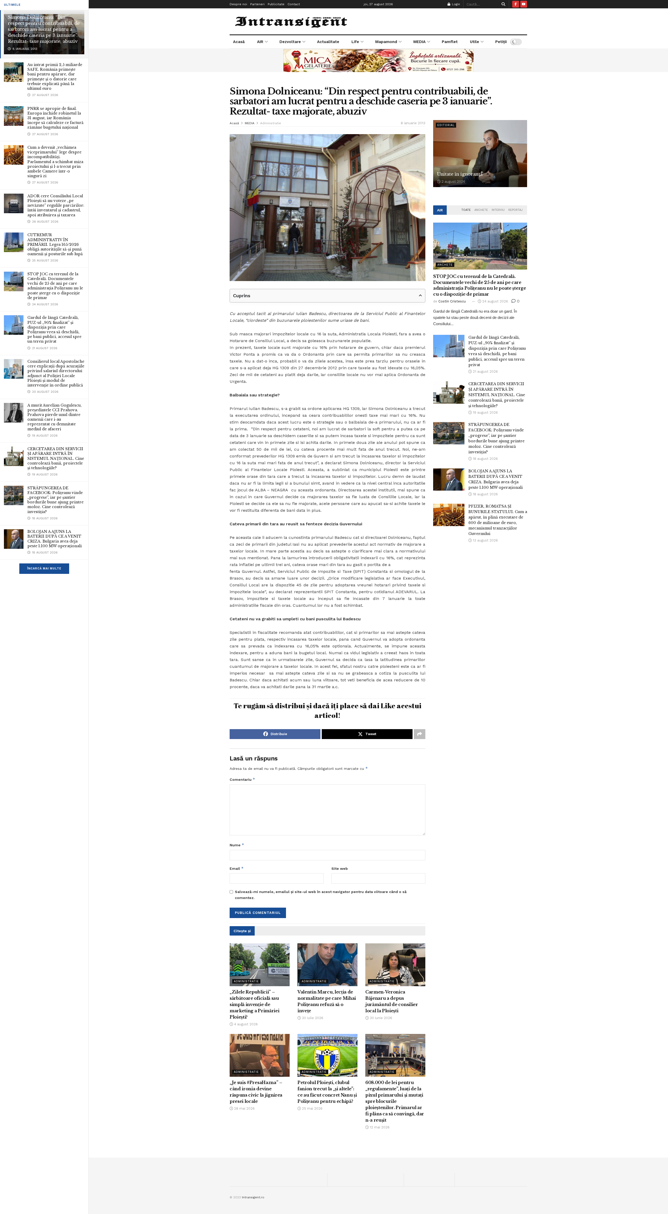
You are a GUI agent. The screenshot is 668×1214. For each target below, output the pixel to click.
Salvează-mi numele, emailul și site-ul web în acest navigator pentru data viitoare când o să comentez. (321, 895)
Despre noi (238, 4)
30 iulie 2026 (312, 1018)
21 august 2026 (485, 371)
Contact (294, 4)
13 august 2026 (485, 540)
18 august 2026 (485, 459)
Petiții (501, 41)
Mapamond (386, 41)
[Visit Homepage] (292, 21)
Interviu (498, 210)
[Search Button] (502, 4)
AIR (260, 41)
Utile (474, 41)
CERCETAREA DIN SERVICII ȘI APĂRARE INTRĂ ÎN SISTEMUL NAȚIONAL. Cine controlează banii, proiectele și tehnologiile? (55, 458)
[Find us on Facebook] (515, 4)
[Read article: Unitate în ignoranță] (480, 153)
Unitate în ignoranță (459, 174)
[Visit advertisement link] (378, 60)
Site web (339, 868)
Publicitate (276, 4)
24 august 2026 (494, 301)
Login (455, 4)
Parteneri (257, 4)
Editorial (446, 125)
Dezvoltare (290, 41)
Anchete (481, 210)
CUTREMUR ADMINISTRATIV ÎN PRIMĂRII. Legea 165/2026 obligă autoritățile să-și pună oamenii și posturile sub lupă (55, 244)
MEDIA (419, 41)
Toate (466, 210)
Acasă (239, 41)
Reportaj (515, 210)
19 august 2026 (485, 412)
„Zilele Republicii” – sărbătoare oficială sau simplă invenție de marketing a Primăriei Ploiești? (254, 1004)
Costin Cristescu (452, 301)
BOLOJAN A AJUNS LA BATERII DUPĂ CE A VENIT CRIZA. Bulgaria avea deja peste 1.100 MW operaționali (54, 538)
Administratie (270, 123)
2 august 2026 (452, 181)
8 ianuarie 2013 (413, 123)
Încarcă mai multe (44, 568)
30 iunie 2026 (380, 1018)
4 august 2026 (245, 1024)
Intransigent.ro (253, 1197)
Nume (237, 844)
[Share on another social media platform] (419, 734)
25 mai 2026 (312, 1108)
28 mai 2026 (244, 1108)
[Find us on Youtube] (523, 4)
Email (237, 868)
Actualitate (328, 41)
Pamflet (450, 41)
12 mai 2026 (379, 1127)
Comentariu (242, 779)
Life (355, 41)
